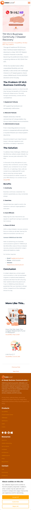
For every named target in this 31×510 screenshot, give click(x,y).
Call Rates (4, 449)
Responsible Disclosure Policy (10, 401)
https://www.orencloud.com (15, 264)
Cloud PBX (6, 179)
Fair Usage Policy (22, 399)
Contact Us (5, 475)
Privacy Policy (5, 397)
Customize (15, 502)
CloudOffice (18, 42)
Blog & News (5, 461)
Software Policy (14, 397)
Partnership (5, 472)
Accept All (15, 497)
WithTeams (5, 420)
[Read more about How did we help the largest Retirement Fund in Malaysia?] (16, 317)
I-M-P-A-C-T (10, 354)
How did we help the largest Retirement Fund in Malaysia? (15, 330)
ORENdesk (4, 417)
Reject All (15, 506)
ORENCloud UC (6, 455)
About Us (4, 440)
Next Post (16, 371)
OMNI (3, 423)
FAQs (3, 458)
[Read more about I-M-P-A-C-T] (16, 345)
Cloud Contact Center (7, 414)
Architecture (5, 452)
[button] (29, 3)
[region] (15, 494)
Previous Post (16, 367)
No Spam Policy (12, 399)
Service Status (5, 446)
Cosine (3, 427)
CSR (3, 469)
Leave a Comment (8, 42)
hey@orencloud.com (17, 258)
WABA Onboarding (7, 443)
